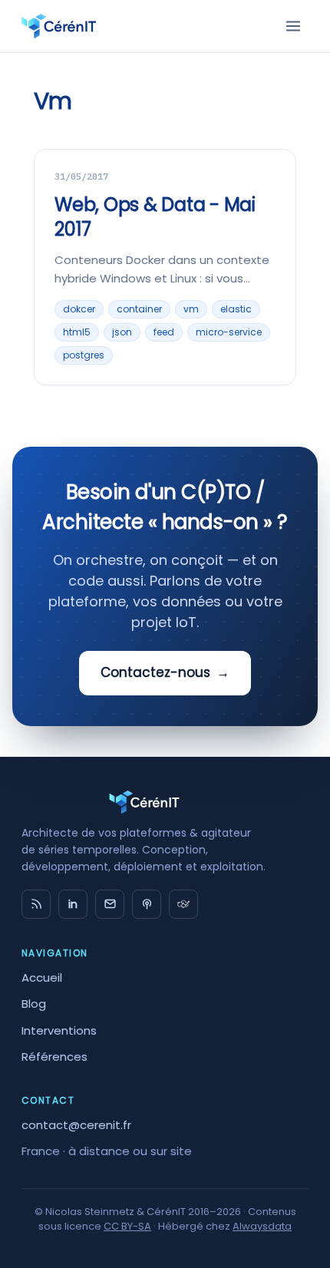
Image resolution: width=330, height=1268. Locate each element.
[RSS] (36, 904)
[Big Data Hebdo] (146, 904)
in (73, 904)
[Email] (109, 904)
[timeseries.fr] (183, 904)
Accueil (41, 977)
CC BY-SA (127, 1226)
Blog (33, 1004)
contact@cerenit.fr (76, 1125)
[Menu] (293, 26)
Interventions (59, 1030)
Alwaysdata (262, 1226)
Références (54, 1056)
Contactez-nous (165, 672)
